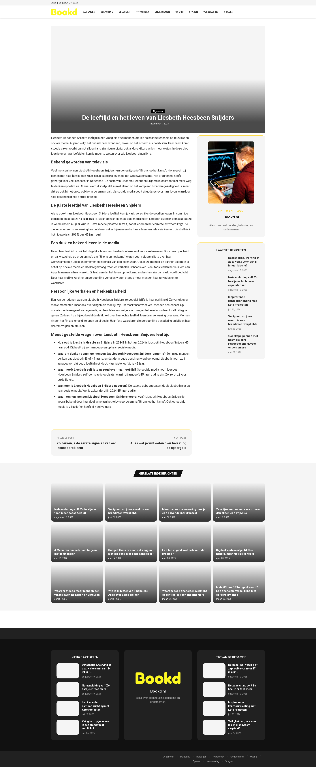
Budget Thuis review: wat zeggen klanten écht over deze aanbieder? (131, 552)
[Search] (263, 12)
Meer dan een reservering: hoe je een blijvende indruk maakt (184, 511)
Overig (179, 12)
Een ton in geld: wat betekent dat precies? (183, 552)
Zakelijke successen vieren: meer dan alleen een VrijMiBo (238, 511)
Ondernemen (162, 12)
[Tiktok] (264, 3)
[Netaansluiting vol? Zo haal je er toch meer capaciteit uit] (214, 283)
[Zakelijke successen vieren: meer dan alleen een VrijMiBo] (239, 502)
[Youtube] (259, 3)
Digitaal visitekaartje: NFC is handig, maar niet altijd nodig (235, 552)
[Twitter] (251, 3)
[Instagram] (255, 3)
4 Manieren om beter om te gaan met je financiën (75, 552)
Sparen (193, 12)
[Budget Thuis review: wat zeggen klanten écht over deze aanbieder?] (131, 542)
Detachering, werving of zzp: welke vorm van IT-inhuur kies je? (243, 262)
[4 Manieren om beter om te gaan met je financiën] (77, 542)
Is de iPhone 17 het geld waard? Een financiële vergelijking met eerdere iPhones (237, 591)
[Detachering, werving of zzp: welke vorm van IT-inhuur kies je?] (214, 264)
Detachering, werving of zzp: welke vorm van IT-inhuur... (96, 668)
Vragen (228, 12)
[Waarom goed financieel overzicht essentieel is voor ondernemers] (185, 583)
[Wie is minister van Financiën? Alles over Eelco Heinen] (131, 583)
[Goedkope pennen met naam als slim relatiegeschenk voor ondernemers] (214, 344)
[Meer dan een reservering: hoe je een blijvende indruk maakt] (185, 502)
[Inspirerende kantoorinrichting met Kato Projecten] (214, 303)
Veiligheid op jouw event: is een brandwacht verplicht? (242, 320)
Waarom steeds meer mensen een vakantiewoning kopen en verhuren (77, 593)
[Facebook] (247, 3)
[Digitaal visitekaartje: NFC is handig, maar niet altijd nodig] (239, 542)
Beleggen (124, 12)
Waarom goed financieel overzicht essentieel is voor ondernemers (184, 593)
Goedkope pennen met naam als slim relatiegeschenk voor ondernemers (243, 342)
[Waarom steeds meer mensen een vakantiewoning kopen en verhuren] (77, 583)
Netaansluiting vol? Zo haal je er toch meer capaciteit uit (242, 281)
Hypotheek (142, 12)
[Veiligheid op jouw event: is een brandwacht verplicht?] (214, 322)
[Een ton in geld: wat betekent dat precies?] (185, 542)
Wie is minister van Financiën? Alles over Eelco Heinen (128, 593)
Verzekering (211, 12)
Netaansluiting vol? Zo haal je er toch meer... (96, 687)
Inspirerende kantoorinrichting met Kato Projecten (242, 301)
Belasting (107, 12)
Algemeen (89, 12)
